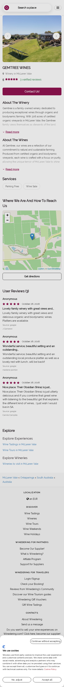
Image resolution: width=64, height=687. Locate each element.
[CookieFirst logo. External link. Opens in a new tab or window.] (4, 646)
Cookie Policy (50, 669)
